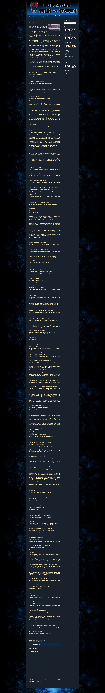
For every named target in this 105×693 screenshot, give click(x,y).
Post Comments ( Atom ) (39, 681)
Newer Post (31, 679)
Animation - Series (68, 54)
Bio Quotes (67, 57)
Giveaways (67, 59)
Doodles (55, 16)
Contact (67, 16)
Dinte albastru (40, 641)
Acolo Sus (67, 73)
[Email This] (33, 644)
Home (45, 679)
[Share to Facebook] (37, 644)
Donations (61, 16)
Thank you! (74, 16)
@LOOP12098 (42, 640)
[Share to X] (36, 644)
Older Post (58, 679)
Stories (29, 16)
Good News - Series (69, 56)
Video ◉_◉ (41, 16)
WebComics (48, 16)
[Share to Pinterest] (39, 644)
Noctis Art (67, 74)
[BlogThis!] (35, 644)
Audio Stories (67, 53)
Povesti (34, 16)
